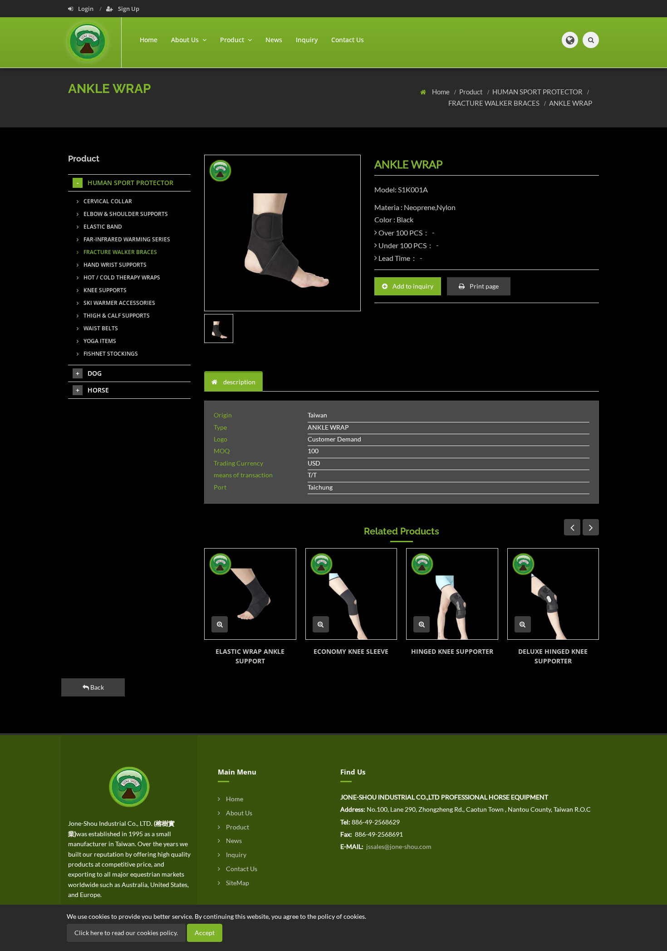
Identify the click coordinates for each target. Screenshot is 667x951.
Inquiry (307, 39)
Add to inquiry (412, 286)
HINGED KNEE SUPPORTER (452, 651)
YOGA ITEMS (99, 341)
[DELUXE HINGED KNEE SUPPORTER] (553, 594)
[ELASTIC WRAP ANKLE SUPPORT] (250, 594)
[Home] (94, 42)
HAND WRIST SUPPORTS (114, 265)
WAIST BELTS (100, 328)
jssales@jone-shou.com (398, 846)
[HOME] (129, 786)
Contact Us (347, 39)
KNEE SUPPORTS (104, 290)
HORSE (98, 390)
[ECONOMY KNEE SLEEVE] (351, 594)
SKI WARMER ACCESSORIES (118, 303)
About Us (238, 813)
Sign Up (128, 9)
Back (96, 687)
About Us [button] (186, 39)
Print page (483, 286)
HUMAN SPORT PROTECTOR (538, 92)
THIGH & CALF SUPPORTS (116, 315)
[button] (570, 40)
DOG (95, 373)
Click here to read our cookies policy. (126, 932)
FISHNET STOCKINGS (110, 354)
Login (86, 9)
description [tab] (238, 382)
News (273, 39)
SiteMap (237, 883)
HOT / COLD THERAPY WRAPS (121, 277)
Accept (205, 932)
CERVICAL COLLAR (107, 201)
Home (148, 39)
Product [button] (233, 39)
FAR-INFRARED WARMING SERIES (126, 239)
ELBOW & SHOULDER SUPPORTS (125, 214)
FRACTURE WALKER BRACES (494, 103)
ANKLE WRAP (570, 103)
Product (471, 92)
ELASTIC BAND (102, 226)
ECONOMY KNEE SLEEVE (351, 651)
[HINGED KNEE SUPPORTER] (452, 594)
